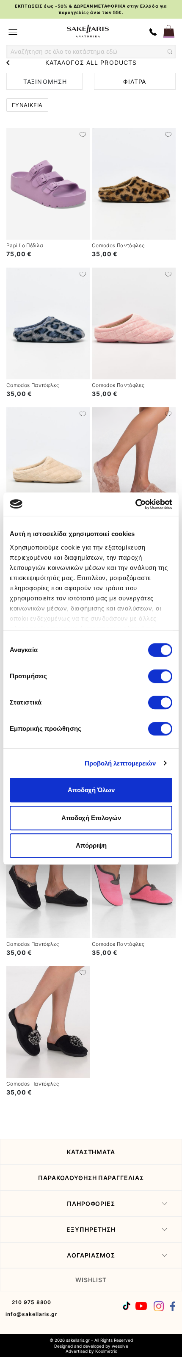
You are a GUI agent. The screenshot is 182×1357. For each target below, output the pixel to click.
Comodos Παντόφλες (118, 245)
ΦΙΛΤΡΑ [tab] (134, 81)
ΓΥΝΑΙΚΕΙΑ (27, 105)
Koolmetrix (106, 1351)
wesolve (120, 1346)
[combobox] (91, 51)
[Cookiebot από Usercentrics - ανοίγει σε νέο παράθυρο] (135, 504)
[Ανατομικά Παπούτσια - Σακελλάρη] (88, 31)
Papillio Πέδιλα (24, 245)
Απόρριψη (91, 845)
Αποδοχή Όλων (91, 789)
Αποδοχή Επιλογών (91, 817)
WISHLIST (91, 1279)
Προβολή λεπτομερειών (120, 763)
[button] (83, 133)
